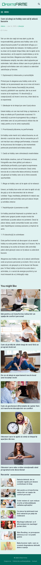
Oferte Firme (23, 558)
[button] (5, 12)
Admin (3, 26)
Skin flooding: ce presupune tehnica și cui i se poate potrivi (28, 535)
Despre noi (7, 561)
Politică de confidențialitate (21, 561)
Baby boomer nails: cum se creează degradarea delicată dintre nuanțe (28, 545)
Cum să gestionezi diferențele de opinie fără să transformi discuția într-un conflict (20, 407)
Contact (34, 561)
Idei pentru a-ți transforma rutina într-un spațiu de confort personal (18, 315)
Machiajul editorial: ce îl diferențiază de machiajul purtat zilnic (27, 524)
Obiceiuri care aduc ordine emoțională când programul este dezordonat (19, 468)
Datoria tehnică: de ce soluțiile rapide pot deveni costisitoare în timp (27, 482)
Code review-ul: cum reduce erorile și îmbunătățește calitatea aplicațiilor (28, 503)
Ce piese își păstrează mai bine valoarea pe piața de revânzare (27, 513)
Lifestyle (21, 26)
